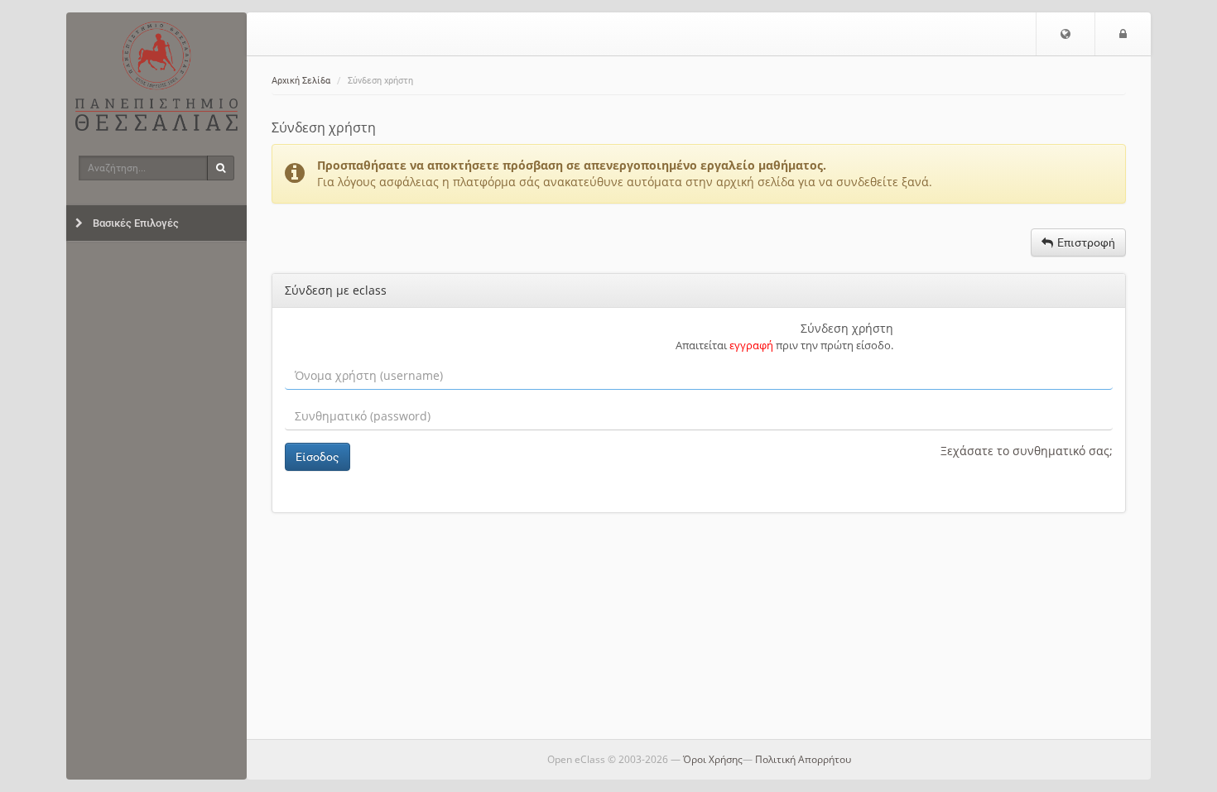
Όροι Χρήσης (713, 759)
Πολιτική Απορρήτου (803, 759)
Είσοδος (317, 456)
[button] (1065, 33)
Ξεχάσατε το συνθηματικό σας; (1026, 450)
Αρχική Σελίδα (301, 80)
